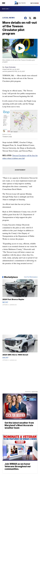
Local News (8, 18)
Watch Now (34, 3)
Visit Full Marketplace (31, 277)
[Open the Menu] (3, 3)
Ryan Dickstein (10, 67)
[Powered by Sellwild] (35, 391)
